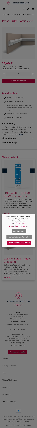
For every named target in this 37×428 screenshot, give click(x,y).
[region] (18, 43)
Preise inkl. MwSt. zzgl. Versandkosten (15, 69)
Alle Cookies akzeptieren (19, 243)
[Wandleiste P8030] (18, 43)
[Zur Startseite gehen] (18, 3)
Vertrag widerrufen (18, 352)
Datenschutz (6, 387)
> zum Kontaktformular (17, 329)
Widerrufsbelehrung (9, 380)
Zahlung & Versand (9, 366)
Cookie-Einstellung (9, 402)
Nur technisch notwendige (19, 237)
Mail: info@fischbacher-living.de (17, 324)
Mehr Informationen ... (18, 223)
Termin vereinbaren (17, 345)
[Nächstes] (32, 170)
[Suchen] (24, 9)
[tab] (18, 129)
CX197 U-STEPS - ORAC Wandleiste (17, 260)
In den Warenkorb (18, 81)
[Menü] (4, 9)
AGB (3, 373)
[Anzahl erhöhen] (33, 74)
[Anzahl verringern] (4, 74)
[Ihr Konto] (28, 9)
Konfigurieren (19, 231)
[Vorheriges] (4, 170)
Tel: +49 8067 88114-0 (18, 321)
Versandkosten (7, 419)
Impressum (6, 394)
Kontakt (5, 358)
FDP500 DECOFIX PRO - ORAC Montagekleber (18, 194)
